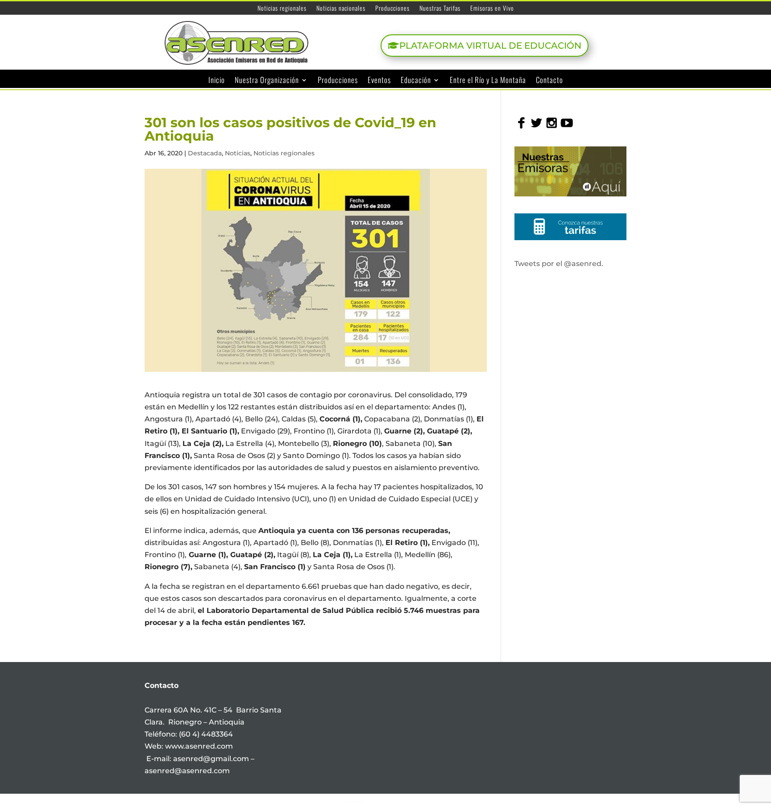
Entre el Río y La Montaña (488, 80)
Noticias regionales (282, 8)
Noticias (237, 153)
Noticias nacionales (340, 8)
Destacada (205, 153)
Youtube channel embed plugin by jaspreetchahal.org (356, 801)
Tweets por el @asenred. (558, 263)
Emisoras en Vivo (492, 8)
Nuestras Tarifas (439, 8)
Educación (416, 80)
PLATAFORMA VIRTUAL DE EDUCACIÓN (490, 45)
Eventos (379, 80)
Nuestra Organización (267, 80)
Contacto (549, 80)
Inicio (216, 80)
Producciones (392, 8)
